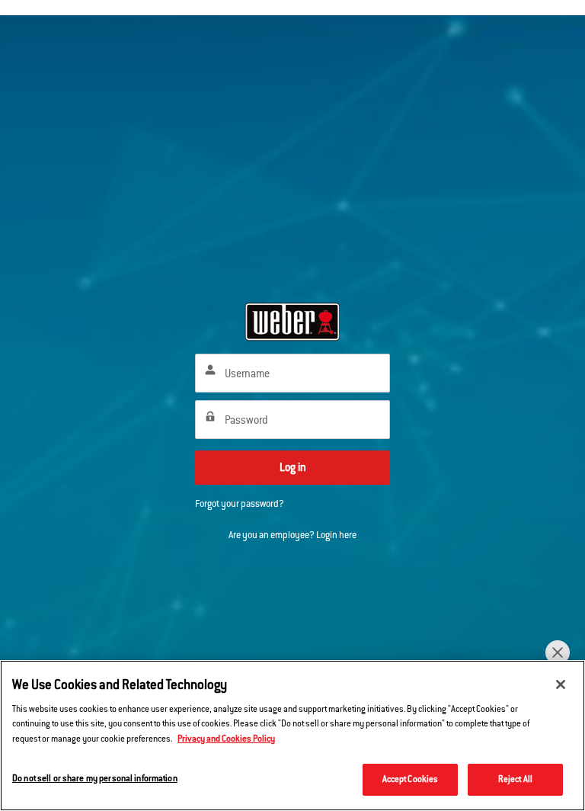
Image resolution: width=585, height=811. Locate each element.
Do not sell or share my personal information (94, 778)
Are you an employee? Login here (292, 535)
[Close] (560, 684)
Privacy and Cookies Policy (226, 738)
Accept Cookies (410, 779)
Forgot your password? (239, 504)
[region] (292, 735)
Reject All (515, 779)
